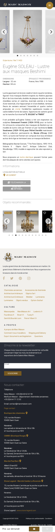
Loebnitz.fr (38, 311)
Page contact (9, 408)
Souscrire (13, 373)
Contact (49, 525)
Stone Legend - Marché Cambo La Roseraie (24, 481)
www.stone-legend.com (26, 510)
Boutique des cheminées (16, 413)
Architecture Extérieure (13, 297)
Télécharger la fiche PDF (17, 183)
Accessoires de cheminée (35, 290)
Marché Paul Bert (13, 461)
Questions (38, 336)
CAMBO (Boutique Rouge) (16, 436)
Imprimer (17, 189)
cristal (17, 109)
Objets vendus (22, 300)
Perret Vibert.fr (30, 318)
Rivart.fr (20, 315)
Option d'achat (37, 300)
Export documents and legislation (17, 336)
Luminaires (40, 297)
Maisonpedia (9, 311)
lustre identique (26, 157)
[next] (51, 32)
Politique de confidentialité (35, 518)
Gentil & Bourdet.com (12, 318)
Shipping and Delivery (37, 333)
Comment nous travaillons (15, 333)
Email (6, 364)
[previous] (4, 32)
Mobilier (29, 297)
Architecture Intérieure (13, 293)
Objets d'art (30, 293)
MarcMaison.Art (24, 311)
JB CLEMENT (9, 175)
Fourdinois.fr (9, 315)
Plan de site (42, 525)
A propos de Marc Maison (14, 329)
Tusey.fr (30, 315)
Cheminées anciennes (13, 290)
